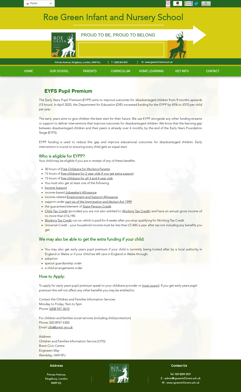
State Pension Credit (97, 206)
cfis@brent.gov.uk (60, 327)
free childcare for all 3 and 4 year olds (87, 178)
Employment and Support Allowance (92, 197)
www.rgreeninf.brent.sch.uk (158, 62)
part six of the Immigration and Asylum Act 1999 (98, 202)
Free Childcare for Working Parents (85, 169)
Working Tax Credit (135, 211)
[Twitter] (196, 4)
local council (150, 285)
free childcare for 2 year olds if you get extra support (97, 173)
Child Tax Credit (56, 211)
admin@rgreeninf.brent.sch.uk (183, 378)
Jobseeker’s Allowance (81, 192)
